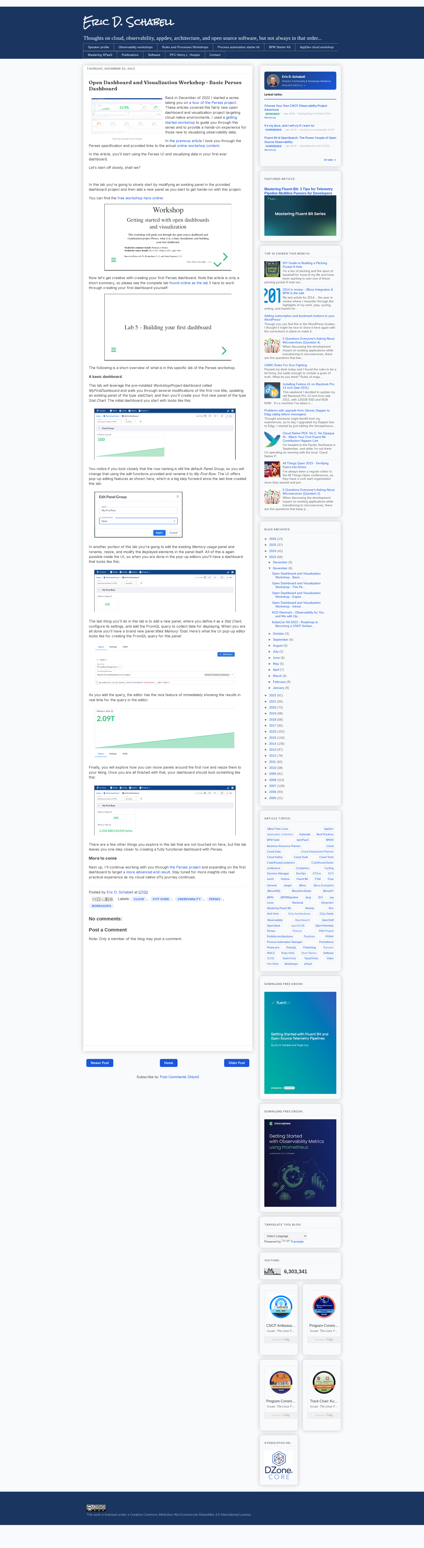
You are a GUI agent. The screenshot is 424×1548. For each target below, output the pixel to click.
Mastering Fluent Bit (279, 908)
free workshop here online (140, 198)
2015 (273, 737)
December (280, 562)
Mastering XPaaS (100, 55)
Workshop (270, 117)
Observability (189, 899)
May (276, 663)
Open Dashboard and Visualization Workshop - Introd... (296, 604)
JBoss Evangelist (323, 885)
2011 (273, 762)
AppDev (329, 828)
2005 (273, 798)
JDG (320, 897)
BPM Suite (273, 840)
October (279, 633)
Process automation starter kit (238, 47)
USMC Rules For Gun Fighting (285, 365)
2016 (273, 731)
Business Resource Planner (284, 846)
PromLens (273, 947)
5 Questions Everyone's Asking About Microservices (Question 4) (309, 340)
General (272, 885)
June (277, 657)
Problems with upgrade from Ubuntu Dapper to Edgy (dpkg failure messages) (297, 412)
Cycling (329, 868)
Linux (270, 902)
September (281, 639)
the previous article (186, 141)
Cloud (139, 899)
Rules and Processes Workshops (185, 47)
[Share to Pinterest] (111, 899)
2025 (273, 544)
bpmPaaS (303, 840)
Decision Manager (278, 873)
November (280, 568)
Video (330, 958)
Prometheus (326, 942)
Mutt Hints (273, 913)
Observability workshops (136, 47)
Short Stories (309, 953)
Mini (331, 908)
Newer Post (100, 1063)
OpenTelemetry (324, 925)
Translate (297, 1241)
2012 (273, 755)
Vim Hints (272, 963)
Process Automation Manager (284, 942)
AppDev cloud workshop (317, 47)
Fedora (285, 879)
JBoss (302, 885)
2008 (273, 780)
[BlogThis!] (98, 899)
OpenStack (273, 925)
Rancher (328, 947)
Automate (304, 834)
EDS (331, 873)
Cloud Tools (326, 857)
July (276, 651)
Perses (214, 899)
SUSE (270, 958)
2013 (273, 749)
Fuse (331, 879)
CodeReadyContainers (281, 862)
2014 (273, 743)
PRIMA (329, 936)
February (280, 682)
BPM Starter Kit (279, 47)
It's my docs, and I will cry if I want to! (289, 125)
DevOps (301, 873)
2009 (273, 773)
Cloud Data (274, 851)
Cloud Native (275, 857)
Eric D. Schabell (128, 21)
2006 (273, 792)
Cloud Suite (301, 857)
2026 (273, 539)
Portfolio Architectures (280, 936)
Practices (309, 936)
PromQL (291, 947)
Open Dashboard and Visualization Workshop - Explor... (296, 594)
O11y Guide (161, 899)
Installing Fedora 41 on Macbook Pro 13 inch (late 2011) (308, 386)
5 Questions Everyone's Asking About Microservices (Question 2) (309, 491)
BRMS (330, 840)
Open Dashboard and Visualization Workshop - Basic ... (296, 575)
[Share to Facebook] (107, 899)
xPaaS (308, 963)
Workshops (101, 906)
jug (332, 897)
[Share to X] (102, 899)
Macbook (297, 902)
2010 (273, 767)
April (276, 669)
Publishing (309, 947)
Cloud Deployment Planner (317, 851)
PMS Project (326, 931)
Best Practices (325, 834)
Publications (130, 55)
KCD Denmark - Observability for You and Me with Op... (298, 614)
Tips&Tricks (311, 958)
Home (168, 1063)
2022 (273, 695)
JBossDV (328, 891)
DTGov (317, 873)
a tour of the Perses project (212, 102)
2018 (273, 719)
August (278, 645)
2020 (273, 707)
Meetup (309, 908)
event (270, 879)
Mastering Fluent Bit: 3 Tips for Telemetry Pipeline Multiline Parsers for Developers (298, 191)
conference (273, 868)
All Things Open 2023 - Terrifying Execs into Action (306, 465)
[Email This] (94, 899)
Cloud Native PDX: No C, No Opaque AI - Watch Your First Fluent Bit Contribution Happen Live (308, 436)
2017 (273, 725)
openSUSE (298, 925)
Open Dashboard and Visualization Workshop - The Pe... (296, 585)
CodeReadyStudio (322, 862)
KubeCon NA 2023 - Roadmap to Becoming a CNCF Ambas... (295, 624)
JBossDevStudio (301, 891)
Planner (297, 931)
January (279, 687)
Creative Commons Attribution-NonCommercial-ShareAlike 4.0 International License (190, 1514)
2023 (273, 557)
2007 (273, 786)
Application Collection (280, 834)
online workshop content (198, 145)
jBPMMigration (289, 897)
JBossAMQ (273, 891)
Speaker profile (98, 47)
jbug (308, 897)
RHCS (271, 953)
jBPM (270, 897)
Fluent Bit (302, 879)
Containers (302, 868)
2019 (273, 713)
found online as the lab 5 (190, 283)
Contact (215, 55)
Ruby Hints (288, 953)
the (173, 867)
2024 (273, 551)
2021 (273, 701)
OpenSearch (302, 920)
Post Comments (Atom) (179, 1077)
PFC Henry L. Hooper (185, 55)
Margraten (327, 902)
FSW (318, 879)
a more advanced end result (146, 872)
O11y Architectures (299, 913)
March (278, 676)
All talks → (330, 159)
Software (154, 55)
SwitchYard (289, 958)
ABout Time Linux (277, 828)
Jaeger (288, 885)
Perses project (188, 867)
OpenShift (328, 920)
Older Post (237, 1063)
